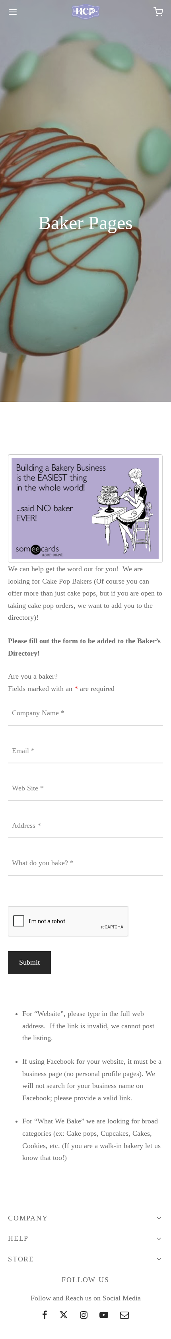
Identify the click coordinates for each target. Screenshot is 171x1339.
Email (23, 751)
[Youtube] (103, 1316)
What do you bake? (43, 863)
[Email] (124, 1316)
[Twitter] (63, 1316)
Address (26, 825)
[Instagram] (83, 1316)
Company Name (38, 713)
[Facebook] (45, 1316)
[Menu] (12, 12)
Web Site (28, 788)
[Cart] (158, 12)
